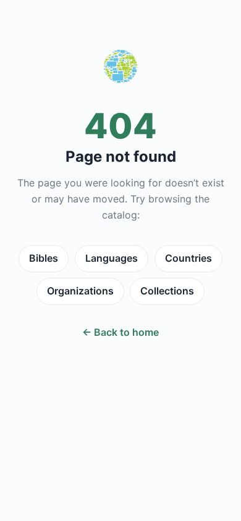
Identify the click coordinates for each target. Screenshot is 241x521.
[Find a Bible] (120, 69)
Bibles (43, 258)
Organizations (80, 291)
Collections (167, 291)
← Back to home (120, 332)
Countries (188, 258)
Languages (111, 258)
